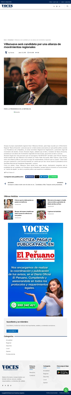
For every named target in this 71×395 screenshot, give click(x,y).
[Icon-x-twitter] (5, 385)
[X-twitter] (54, 6)
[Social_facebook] (51, 6)
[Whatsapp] (10, 385)
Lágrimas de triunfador (54, 211)
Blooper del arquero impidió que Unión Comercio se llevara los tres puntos (24, 213)
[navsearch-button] (67, 6)
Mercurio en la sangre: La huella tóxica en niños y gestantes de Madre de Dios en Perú (57, 202)
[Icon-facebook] (2, 385)
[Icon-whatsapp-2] (59, 6)
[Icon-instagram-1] (57, 6)
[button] (48, 6)
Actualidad (10, 40)
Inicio (5, 40)
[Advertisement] (35, 22)
